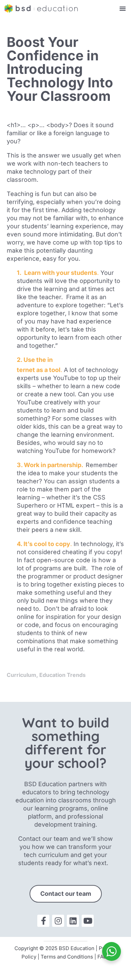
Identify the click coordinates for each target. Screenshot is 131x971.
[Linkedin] (73, 921)
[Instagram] (58, 921)
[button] (123, 8)
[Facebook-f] (43, 921)
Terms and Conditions (67, 956)
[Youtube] (88, 921)
